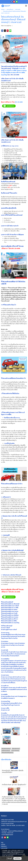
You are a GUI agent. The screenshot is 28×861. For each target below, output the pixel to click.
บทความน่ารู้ (4, 848)
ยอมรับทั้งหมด (17, 858)
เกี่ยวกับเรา (4, 846)
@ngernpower (9, 834)
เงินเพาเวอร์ (10, 833)
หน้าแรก (3, 844)
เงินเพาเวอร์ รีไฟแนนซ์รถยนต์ (15, 831)
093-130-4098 (15, 75)
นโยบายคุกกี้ (10, 855)
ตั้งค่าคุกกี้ (9, 858)
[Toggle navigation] (26, 6)
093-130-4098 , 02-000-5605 (15, 825)
